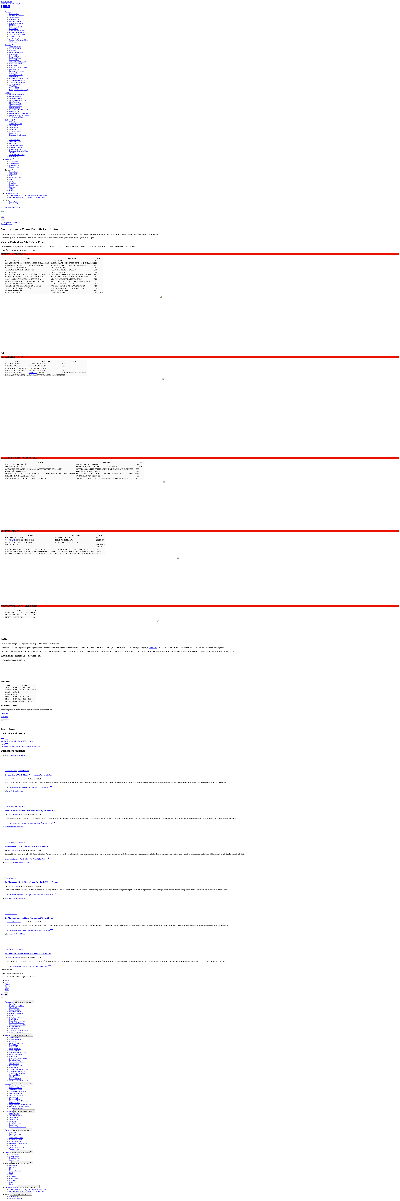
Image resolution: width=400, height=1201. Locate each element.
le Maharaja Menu (15, 48)
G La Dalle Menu (15, 131)
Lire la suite (27, 787)
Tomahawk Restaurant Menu (18, 40)
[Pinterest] (5, 7)
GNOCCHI (153, 648)
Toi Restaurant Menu (16, 117)
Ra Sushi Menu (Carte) (16, 71)
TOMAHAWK (10, 540)
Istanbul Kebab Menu (16, 52)
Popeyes (12, 187)
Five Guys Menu (14, 19)
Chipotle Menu (14, 17)
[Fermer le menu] (1, 997)
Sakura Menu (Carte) (16, 75)
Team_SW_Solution (14, 779)
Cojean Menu (13, 125)
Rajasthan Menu (14, 69)
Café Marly (13, 174)
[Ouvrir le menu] (3, 219)
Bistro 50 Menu (14, 122)
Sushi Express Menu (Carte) (18, 78)
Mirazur (11, 181)
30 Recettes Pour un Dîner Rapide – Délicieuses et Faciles (28, 195)
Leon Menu (13, 133)
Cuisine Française (6, 224)
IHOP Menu (13, 25)
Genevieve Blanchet (15, 204)
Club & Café (22, 806)
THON (7, 288)
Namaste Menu (14, 60)
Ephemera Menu (14, 108)
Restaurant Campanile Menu (18, 151)
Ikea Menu (12, 50)
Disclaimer (8, 984)
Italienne (8, 1130)
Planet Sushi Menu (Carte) (18, 67)
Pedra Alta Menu (14, 111)
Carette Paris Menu (15, 98)
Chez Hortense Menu (16, 104)
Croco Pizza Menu (15, 142)
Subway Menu (14, 167)
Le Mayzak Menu (15, 58)
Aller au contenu (6, 2)
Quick (11, 189)
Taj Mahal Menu (14, 84)
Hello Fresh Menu (15, 21)
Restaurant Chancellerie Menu (19, 115)
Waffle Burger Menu (16, 42)
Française (8, 1084)
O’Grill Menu (13, 161)
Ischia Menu (13, 143)
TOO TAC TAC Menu (16, 155)
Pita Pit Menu (13, 29)
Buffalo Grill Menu (15, 96)
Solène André (13, 202)
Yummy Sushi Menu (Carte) (18, 90)
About (7, 980)
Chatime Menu (14, 127)
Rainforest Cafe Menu (16, 32)
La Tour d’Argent (15, 177)
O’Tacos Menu (14, 163)
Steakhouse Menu (15, 36)
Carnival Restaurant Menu (17, 100)
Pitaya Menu (13, 65)
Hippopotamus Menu (16, 23)
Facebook (4, 713)
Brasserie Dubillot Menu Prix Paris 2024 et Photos (26, 846)
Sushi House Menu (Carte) (18, 80)
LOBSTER (33, 373)
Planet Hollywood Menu (17, 31)
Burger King (13, 172)
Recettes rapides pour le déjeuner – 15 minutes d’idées (27, 197)
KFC (10, 175)
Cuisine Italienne (23, 771)
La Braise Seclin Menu (16, 27)
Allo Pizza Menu (14, 140)
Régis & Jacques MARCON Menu (20, 113)
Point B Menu (13, 185)
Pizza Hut (12, 183)
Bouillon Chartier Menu (17, 94)
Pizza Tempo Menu (15, 149)
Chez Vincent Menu (15, 106)
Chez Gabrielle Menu (16, 102)
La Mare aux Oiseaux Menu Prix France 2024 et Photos (29, 918)
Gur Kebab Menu (15, 47)
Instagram (4, 717)
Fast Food (8, 1152)
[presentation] (202, 762)
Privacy (7, 986)
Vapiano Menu (14, 157)
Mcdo (11, 179)
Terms (7, 990)
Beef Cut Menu (14, 14)
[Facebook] (2, 7)
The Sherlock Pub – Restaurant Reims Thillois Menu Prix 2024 (21, 745)
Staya (11, 190)
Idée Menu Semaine (11, 1187)
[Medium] (8, 7)
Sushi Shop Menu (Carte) (17, 82)
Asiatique (8, 1035)
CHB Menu (13, 129)
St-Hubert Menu (14, 38)
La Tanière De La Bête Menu (19, 109)
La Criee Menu (14, 56)
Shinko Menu (13, 77)
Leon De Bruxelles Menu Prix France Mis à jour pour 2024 (30, 810)
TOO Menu (13, 153)
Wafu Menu (13, 86)
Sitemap (7, 988)
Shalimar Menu (14, 73)
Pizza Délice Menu (15, 147)
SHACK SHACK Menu (17, 34)
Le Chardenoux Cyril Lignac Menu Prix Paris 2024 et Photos (31, 882)
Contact (7, 982)
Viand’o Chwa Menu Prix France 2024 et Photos (17, 740)
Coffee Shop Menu (15, 124)
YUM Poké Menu (15, 88)
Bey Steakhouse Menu (16, 16)
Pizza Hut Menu (14, 165)
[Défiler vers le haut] (2, 995)
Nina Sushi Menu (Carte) (17, 62)
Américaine (9, 1002)
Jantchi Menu (13, 54)
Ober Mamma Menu (16, 145)
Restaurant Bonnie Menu (17, 135)
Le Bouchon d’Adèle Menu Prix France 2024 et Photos (28, 775)
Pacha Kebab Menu (15, 63)
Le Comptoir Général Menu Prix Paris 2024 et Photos (28, 953)
